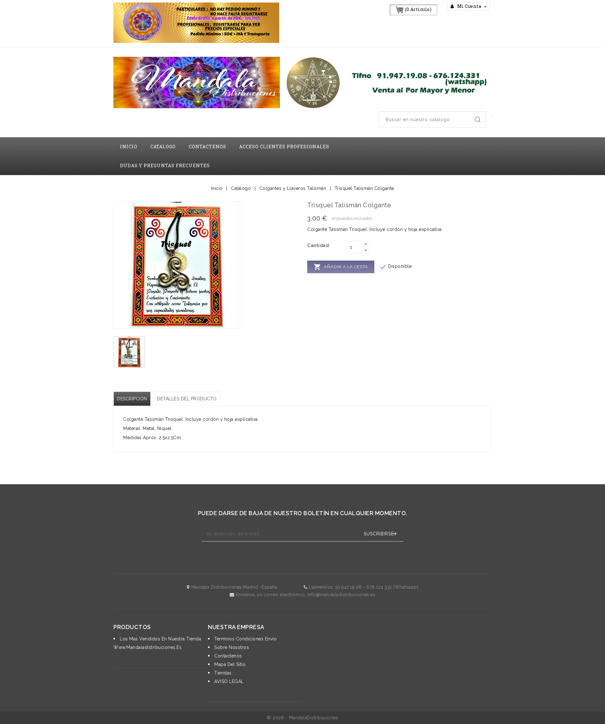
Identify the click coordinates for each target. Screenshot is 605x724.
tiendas (222, 672)
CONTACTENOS (207, 147)
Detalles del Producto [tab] (187, 398)
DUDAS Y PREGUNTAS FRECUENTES (165, 165)
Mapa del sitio (229, 664)
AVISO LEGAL (228, 681)
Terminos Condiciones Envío (245, 638)
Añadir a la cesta (341, 267)
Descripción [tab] (132, 398)
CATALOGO (163, 147)
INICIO (128, 147)
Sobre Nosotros (231, 647)
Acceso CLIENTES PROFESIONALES (284, 147)
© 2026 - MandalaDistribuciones (302, 717)
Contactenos (227, 655)
